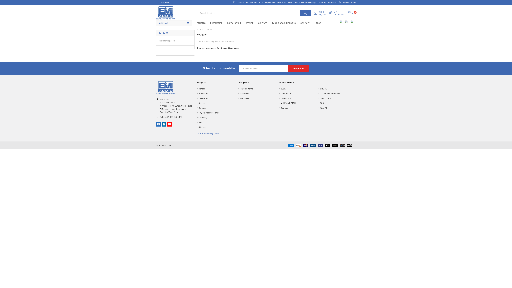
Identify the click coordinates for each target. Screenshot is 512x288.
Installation (234, 23)
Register (322, 14)
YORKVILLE (286, 93)
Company (304, 23)
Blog (318, 23)
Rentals (201, 23)
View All (323, 108)
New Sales (244, 93)
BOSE (283, 88)
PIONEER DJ (286, 98)
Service (249, 23)
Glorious (284, 108)
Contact (262, 23)
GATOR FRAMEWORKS (330, 93)
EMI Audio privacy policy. (208, 133)
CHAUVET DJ (326, 98)
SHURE (323, 88)
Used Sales (244, 98)
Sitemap (202, 127)
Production (216, 23)
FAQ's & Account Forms (284, 23)
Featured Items (246, 88)
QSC (322, 103)
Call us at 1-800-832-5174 (171, 117)
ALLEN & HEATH (288, 103)
